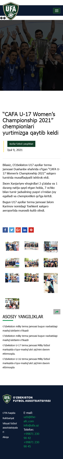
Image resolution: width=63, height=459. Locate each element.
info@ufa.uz (31, 425)
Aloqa (6, 437)
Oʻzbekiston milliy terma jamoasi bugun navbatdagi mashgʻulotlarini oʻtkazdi (30, 328)
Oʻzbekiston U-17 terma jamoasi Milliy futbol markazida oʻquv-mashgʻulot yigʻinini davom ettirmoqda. (26, 349)
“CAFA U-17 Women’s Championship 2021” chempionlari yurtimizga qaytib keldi (30, 123)
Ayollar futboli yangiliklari (21, 144)
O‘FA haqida (9, 412)
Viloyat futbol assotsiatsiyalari (10, 427)
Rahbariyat (8, 418)
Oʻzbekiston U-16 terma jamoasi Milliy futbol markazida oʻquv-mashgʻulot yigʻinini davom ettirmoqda (26, 363)
